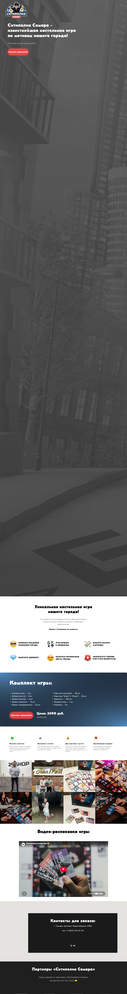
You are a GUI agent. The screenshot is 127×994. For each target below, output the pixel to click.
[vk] (74, 945)
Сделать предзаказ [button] (18, 52)
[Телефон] (71, 945)
